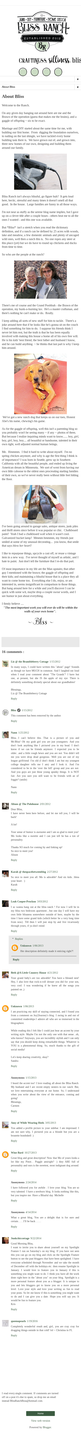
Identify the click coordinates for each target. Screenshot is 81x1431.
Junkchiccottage (20, 1238)
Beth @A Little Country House (28, 972)
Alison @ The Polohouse (25, 803)
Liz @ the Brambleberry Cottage (29, 661)
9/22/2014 (36, 1238)
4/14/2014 (31, 1212)
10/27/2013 (30, 1152)
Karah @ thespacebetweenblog (28, 871)
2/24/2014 (31, 1182)
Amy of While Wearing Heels (27, 1122)
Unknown (25, 945)
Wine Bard (17, 1152)
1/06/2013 (38, 945)
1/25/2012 (23, 732)
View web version (40, 1420)
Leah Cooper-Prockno (23, 901)
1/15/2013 (31, 1077)
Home (40, 1413)
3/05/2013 (50, 1122)
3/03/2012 (42, 901)
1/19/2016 (32, 1321)
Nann (14, 732)
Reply (14, 698)
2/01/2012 (45, 803)
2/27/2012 (52, 871)
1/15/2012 (55, 661)
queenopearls (18, 1321)
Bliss (13, 710)
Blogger (47, 1427)
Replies (19, 938)
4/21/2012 (52, 972)
